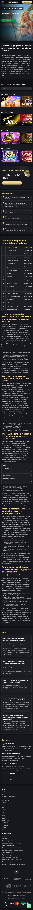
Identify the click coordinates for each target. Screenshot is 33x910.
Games (24, 84)
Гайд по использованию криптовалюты (13, 864)
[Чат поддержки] (29, 905)
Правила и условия (7, 841)
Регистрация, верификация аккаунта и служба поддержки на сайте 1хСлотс (16, 229)
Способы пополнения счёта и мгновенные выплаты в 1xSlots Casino (17, 217)
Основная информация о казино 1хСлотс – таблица (17, 197)
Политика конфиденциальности (11, 859)
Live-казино (16, 84)
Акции (3, 791)
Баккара (4, 809)
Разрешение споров (8, 852)
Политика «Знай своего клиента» (12, 848)
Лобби (3, 84)
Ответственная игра (8, 845)
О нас (3, 836)
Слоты (9, 84)
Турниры (4, 794)
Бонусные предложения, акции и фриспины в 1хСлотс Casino (17, 211)
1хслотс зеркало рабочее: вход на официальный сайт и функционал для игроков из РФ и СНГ (16, 204)
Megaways (5, 825)
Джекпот (4, 827)
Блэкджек (4, 805)
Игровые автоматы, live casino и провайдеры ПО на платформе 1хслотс (16, 223)
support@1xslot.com (23, 892)
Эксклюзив (5, 830)
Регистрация (26, 2)
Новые (4, 818)
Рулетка (4, 802)
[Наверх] (16, 872)
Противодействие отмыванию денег (12, 850)
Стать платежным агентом (10, 857)
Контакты (4, 838)
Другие (4, 812)
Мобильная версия (7, 862)
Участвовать (8, 20)
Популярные (5, 820)
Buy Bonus (5, 822)
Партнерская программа (9, 855)
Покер (3, 807)
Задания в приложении (9, 796)
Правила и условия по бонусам (11, 843)
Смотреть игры (12, 183)
